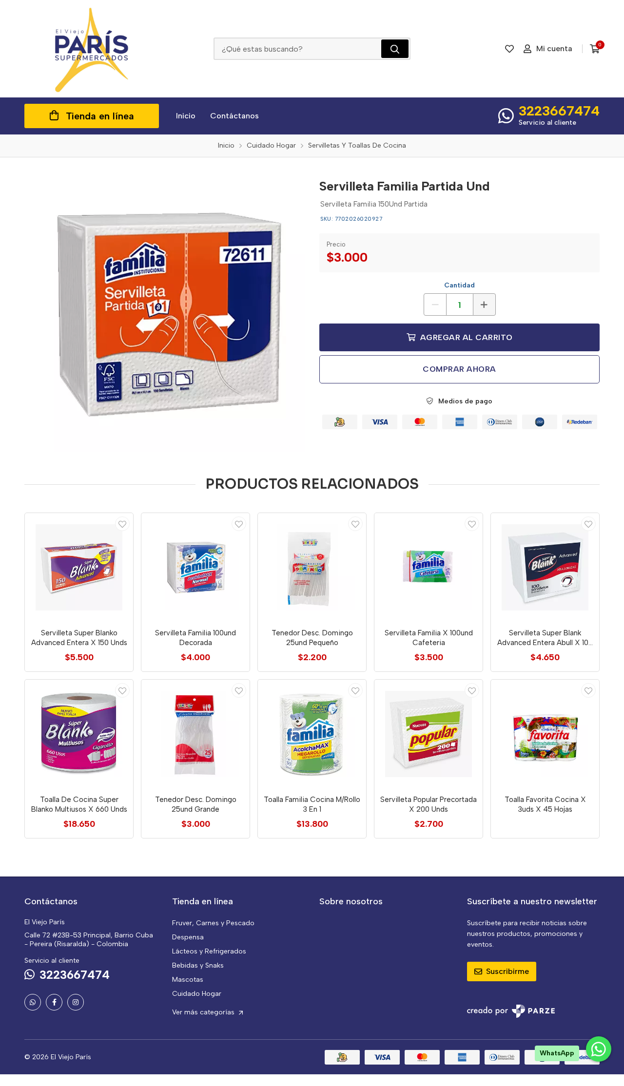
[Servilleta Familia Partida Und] (164, 312)
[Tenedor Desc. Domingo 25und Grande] (195, 734)
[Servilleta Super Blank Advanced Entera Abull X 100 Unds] (545, 567)
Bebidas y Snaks (198, 965)
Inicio (185, 115)
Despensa (188, 937)
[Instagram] (75, 1002)
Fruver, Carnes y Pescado (213, 923)
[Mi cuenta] (122, 523)
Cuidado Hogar (196, 994)
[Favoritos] (509, 48)
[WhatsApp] (32, 1002)
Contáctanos (234, 115)
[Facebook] (54, 1002)
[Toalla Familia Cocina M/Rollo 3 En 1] (312, 734)
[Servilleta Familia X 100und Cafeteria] (428, 567)
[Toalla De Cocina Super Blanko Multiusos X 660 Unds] (79, 734)
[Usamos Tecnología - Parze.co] (511, 1011)
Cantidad (459, 285)
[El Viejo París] (92, 49)
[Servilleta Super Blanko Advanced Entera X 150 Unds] (79, 567)
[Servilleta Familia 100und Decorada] (195, 567)
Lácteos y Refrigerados (209, 951)
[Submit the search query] (395, 48)
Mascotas (187, 979)
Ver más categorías (204, 1012)
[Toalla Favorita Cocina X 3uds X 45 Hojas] (545, 734)
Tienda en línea (100, 116)
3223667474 (559, 110)
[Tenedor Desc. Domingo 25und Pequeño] (312, 567)
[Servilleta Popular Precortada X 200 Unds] (428, 734)
